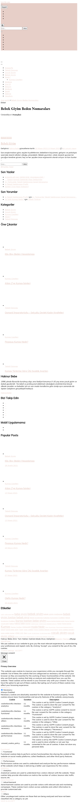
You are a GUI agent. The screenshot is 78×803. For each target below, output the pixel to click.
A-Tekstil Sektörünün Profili (16, 184)
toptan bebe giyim (12, 630)
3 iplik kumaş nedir (9, 614)
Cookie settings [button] (7, 650)
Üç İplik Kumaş (35, 633)
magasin (8, 16)
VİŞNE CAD (19, 633)
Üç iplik (29, 633)
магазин (8, 14)
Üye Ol (8, 84)
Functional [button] (5, 749)
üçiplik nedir (51, 636)
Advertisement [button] (7, 780)
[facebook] (5, 403)
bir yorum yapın (69, 148)
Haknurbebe (6, 393)
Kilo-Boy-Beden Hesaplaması (20, 254)
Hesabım (9, 96)
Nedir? (7, 77)
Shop (7, 11)
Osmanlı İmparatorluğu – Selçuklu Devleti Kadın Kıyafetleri (34, 312)
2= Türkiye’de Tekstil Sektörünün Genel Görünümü (26, 182)
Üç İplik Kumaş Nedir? (14, 199)
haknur (11, 624)
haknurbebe (14, 148)
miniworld (26, 627)
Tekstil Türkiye (34, 199)
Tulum (21, 630)
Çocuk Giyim (10, 72)
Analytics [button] (5, 768)
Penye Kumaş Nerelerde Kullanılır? (64, 627)
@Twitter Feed (7, 167)
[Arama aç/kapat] (2, 25)
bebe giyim (20, 614)
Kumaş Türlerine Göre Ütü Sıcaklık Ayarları (26, 371)
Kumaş (5, 626)
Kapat (4, 7)
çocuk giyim (59, 632)
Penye (46, 627)
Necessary (7, 690)
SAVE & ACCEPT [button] (8, 801)
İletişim (8, 86)
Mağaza (8, 82)
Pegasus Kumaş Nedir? (16, 341)
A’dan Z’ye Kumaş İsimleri (17, 283)
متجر (7, 18)
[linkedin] (5, 415)
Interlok (27, 624)
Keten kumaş (66, 624)
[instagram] (5, 410)
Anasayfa (9, 68)
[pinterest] (5, 408)
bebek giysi (22, 617)
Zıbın (25, 633)
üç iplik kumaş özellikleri (41, 636)
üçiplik (16, 636)
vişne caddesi (28, 630)
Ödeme (8, 94)
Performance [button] (6, 759)
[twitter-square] (5, 405)
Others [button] (3, 791)
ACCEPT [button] (18, 650)
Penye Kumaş (52, 627)
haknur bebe (20, 623)
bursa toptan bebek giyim (56, 621)
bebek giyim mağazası (53, 614)
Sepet (7, 91)
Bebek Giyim (10, 75)
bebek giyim (35, 614)
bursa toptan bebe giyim (31, 620)
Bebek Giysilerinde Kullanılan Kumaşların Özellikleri (47, 618)
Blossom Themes (62, 639)
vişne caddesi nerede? (66, 630)
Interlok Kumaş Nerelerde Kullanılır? (48, 624)
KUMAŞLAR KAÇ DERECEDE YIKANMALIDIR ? (24, 177)
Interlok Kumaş (34, 624)
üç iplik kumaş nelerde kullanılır (27, 636)
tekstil (3, 630)
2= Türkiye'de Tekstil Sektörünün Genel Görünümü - (54, 197)
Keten (59, 624)
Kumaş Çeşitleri (15, 79)
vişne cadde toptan (8, 633)
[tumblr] (5, 412)
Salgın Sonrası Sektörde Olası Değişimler (23, 179)
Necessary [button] (5, 687)
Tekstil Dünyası (11, 70)
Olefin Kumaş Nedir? (15, 598)
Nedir (41, 626)
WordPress (5, 641)
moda (34, 626)
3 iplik (2, 614)
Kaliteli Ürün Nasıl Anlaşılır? (17, 186)
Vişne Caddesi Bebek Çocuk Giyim (46, 630)
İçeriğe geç (5, 2)
